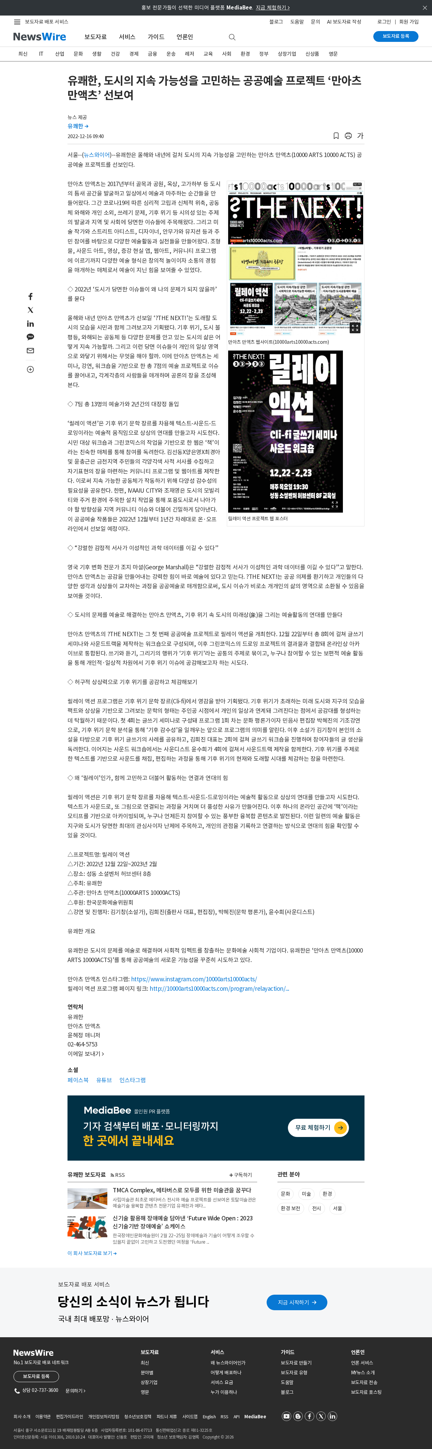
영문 (333, 54)
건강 (115, 54)
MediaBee (255, 1417)
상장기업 (287, 54)
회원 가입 (409, 22)
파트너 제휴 (167, 1417)
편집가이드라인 (69, 1417)
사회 (226, 54)
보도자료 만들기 (296, 1363)
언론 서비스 (362, 1363)
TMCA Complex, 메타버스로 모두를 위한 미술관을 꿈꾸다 (182, 1190)
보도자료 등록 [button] (36, 1376)
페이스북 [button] (78, 1080)
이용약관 (43, 1417)
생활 (96, 54)
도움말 (297, 22)
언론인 (185, 37)
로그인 (384, 22)
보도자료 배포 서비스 (47, 22)
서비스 (127, 37)
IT (41, 54)
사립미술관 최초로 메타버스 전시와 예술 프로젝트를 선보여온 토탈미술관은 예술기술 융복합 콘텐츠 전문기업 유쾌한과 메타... (184, 1203)
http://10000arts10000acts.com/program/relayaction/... (219, 988)
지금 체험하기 (273, 7)
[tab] (173, 1352)
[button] (336, 136)
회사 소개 (22, 1417)
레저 (189, 54)
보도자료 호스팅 (366, 1392)
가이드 (156, 37)
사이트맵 (190, 1417)
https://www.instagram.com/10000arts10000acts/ (194, 979)
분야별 (147, 1373)
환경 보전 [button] (290, 1208)
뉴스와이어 (97, 155)
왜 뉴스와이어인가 (228, 1363)
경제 (133, 54)
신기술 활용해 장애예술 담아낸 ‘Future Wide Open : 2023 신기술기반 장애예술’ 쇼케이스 (183, 1222)
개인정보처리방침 (103, 1417)
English (209, 1417)
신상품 (312, 54)
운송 (171, 54)
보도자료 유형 (294, 1373)
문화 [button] (285, 1194)
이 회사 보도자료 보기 (92, 1253)
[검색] (232, 37)
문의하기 (75, 1391)
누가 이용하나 (224, 1392)
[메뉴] (19, 22)
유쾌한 (78, 126)
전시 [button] (316, 1208)
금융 (152, 54)
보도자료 (95, 37)
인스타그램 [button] (132, 1080)
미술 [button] (306, 1194)
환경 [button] (327, 1194)
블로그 (276, 22)
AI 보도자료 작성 (344, 22)
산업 (59, 54)
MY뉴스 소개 (363, 1373)
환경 (245, 54)
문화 (78, 54)
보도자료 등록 (396, 36)
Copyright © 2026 (218, 1437)
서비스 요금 (222, 1382)
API (237, 1417)
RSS (120, 1175)
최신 (22, 54)
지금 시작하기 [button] (293, 1302)
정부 (263, 54)
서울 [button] (337, 1208)
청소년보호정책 (138, 1417)
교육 (208, 54)
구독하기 (243, 1175)
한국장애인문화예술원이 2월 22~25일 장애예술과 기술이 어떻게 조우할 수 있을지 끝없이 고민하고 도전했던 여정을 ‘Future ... (183, 1239)
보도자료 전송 (364, 1382)
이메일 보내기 (86, 1054)
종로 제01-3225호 (197, 1430)
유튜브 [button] (104, 1080)
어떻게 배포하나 (226, 1373)
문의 (315, 22)
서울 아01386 (51, 1437)
